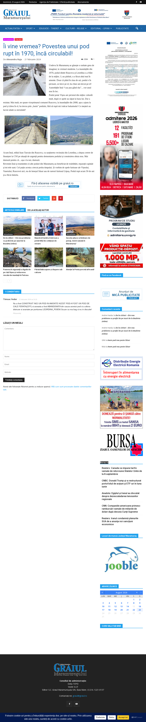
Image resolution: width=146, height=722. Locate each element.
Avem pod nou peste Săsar (119, 340)
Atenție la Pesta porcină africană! (80, 269)
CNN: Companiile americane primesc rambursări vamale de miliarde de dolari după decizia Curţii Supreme (121, 508)
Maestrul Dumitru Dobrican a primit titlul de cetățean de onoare (47, 241)
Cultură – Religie (75, 28)
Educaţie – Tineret (49, 28)
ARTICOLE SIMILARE (14, 210)
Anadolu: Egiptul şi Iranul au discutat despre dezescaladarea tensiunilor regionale (120, 496)
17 (103, 609)
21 (127, 609)
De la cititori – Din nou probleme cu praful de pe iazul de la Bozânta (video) (17, 241)
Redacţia (33, 2)
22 (134, 609)
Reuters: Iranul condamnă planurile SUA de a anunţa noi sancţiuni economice (120, 521)
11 (109, 606)
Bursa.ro (104, 462)
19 (115, 609)
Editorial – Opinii (100, 28)
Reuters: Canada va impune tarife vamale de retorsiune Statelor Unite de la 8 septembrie (122, 471)
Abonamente (83, 2)
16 (140, 606)
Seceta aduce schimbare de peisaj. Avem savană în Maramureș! (78, 241)
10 (103, 606)
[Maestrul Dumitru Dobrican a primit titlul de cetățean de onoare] (49, 226)
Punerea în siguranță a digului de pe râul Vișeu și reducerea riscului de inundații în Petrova (17, 272)
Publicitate (122, 28)
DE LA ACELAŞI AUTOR (38, 210)
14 (127, 606)
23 (140, 609)
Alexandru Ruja (14, 59)
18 (109, 609)
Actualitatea (12, 28)
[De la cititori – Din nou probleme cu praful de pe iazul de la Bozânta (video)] (17, 226)
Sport (29, 28)
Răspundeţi (17, 313)
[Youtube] (141, 2)
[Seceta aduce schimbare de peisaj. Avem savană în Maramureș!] (80, 226)
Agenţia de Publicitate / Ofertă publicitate (57, 2)
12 (115, 606)
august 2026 (121, 592)
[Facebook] (136, 2)
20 (121, 609)
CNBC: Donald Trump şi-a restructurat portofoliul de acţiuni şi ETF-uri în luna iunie (121, 483)
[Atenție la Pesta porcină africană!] (80, 257)
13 (121, 606)
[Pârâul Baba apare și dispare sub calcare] (49, 257)
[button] (137, 28)
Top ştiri (18, 39)
